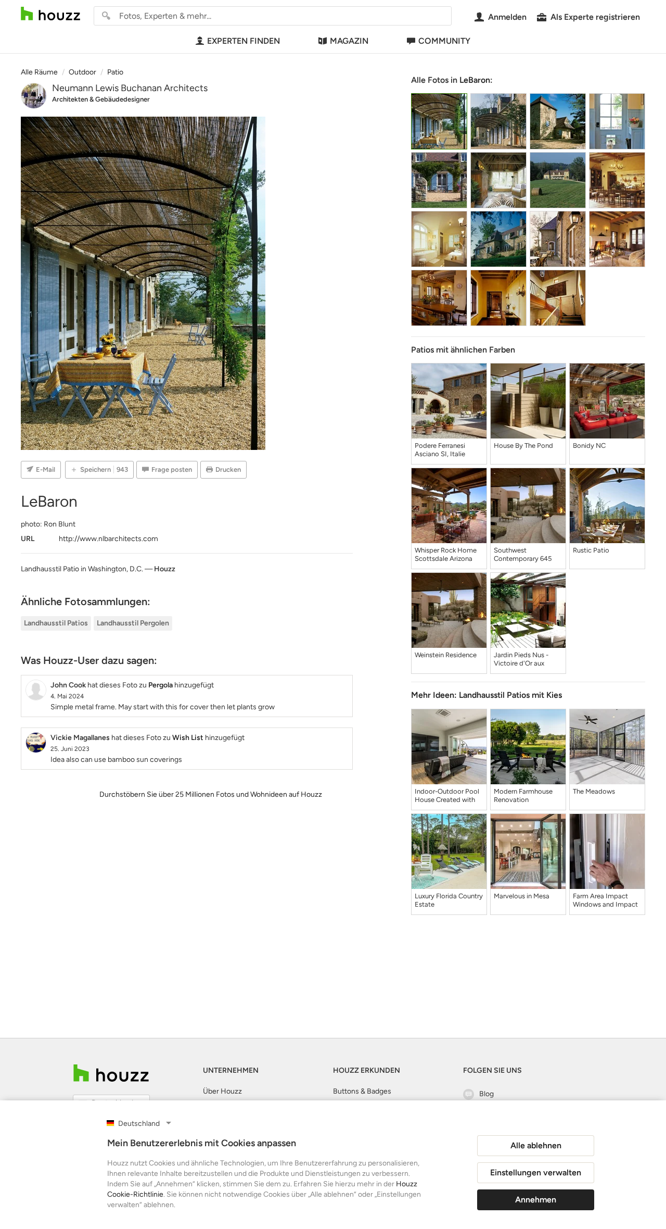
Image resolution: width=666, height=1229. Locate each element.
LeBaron (474, 80)
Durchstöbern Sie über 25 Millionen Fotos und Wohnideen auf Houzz (210, 794)
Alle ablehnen (535, 1145)
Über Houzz (222, 1091)
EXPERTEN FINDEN (243, 41)
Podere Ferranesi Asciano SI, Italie (440, 450)
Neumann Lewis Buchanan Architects (130, 88)
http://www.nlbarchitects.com (108, 538)
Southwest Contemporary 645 (523, 554)
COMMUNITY (444, 41)
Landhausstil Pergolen (133, 623)
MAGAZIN (349, 41)
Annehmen (535, 1200)
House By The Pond (523, 445)
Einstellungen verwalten (535, 1172)
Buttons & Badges (362, 1091)
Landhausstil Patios (56, 623)
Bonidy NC (589, 445)
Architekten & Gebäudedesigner (101, 99)
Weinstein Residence (446, 655)
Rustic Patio (591, 550)
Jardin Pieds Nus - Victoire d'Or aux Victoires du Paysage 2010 (526, 659)
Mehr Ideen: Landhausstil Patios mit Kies (486, 695)
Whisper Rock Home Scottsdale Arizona (446, 554)
